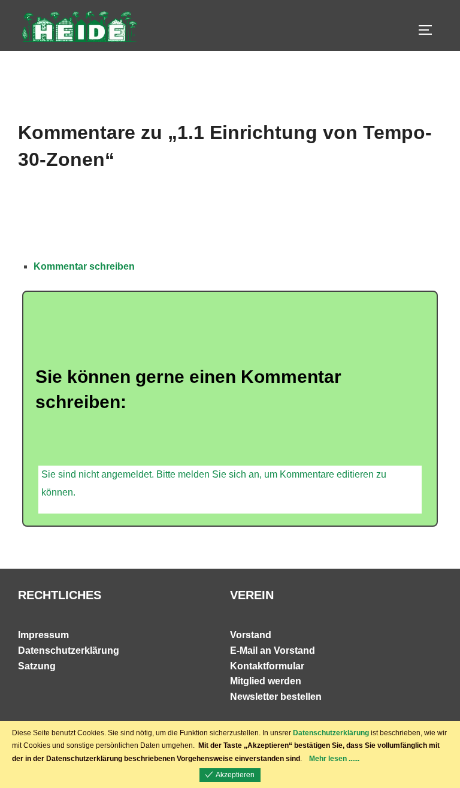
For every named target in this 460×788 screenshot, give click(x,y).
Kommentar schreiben (84, 266)
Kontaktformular (267, 666)
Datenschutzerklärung (68, 650)
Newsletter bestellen (276, 697)
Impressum (43, 635)
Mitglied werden (265, 681)
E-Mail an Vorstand (272, 650)
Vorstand (250, 635)
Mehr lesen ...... (334, 758)
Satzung (37, 666)
